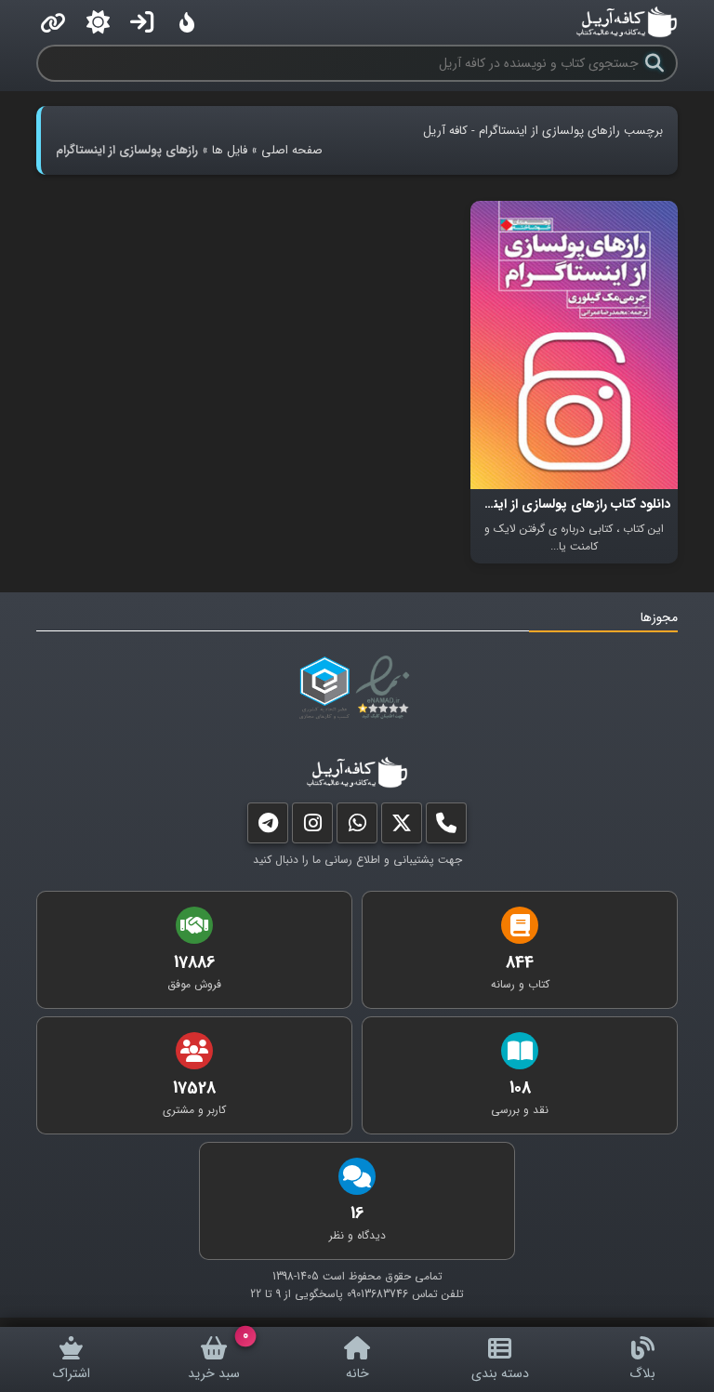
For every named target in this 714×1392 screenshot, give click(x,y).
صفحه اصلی (292, 150)
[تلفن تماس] (446, 827)
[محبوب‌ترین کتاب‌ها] (187, 22)
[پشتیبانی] (357, 827)
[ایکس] (401, 827)
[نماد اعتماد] (386, 688)
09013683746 (377, 1294)
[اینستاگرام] (312, 827)
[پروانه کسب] (324, 688)
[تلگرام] (267, 827)
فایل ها (229, 150)
